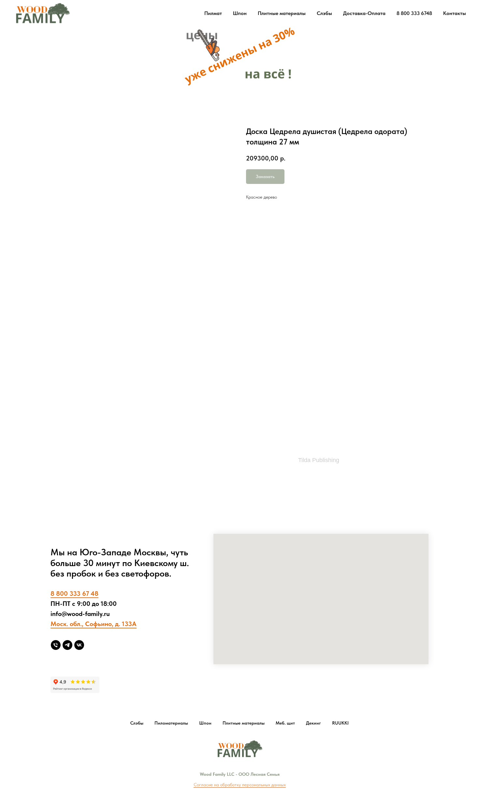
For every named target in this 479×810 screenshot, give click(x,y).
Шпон (240, 13)
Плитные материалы (282, 13)
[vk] (79, 645)
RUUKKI (340, 723)
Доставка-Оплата (364, 13)
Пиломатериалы (171, 723)
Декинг (313, 723)
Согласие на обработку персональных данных (240, 784)
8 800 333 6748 (414, 13)
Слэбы (324, 13)
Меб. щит (285, 723)
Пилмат (213, 13)
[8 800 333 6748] (56, 645)
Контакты (454, 13)
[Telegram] (67, 645)
